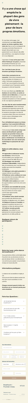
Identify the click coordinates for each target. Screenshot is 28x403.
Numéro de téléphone (22, 356)
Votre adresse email (7, 347)
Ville (4, 373)
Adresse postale (6, 368)
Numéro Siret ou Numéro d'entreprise (14, 356)
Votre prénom (6, 352)
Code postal (18, 373)
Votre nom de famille (20, 352)
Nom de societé (5, 356)
